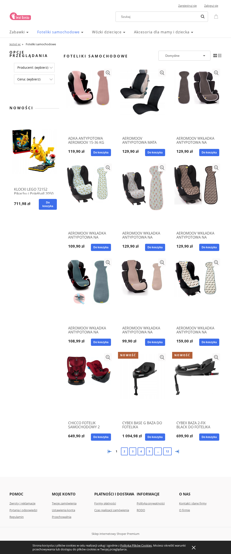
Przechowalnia (61, 517)
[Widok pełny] (220, 55)
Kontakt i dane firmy (193, 503)
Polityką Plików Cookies (136, 545)
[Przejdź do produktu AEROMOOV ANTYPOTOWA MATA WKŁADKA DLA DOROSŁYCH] (142, 101)
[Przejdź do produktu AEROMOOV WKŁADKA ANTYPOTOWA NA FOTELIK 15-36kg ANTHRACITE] (196, 101)
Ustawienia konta (63, 510)
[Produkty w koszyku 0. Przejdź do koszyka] (217, 16)
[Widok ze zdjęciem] (215, 55)
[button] (108, 73)
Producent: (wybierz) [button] (32, 67)
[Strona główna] (20, 15)
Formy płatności (105, 503)
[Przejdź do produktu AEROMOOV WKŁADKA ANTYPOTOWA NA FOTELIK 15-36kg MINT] (88, 290)
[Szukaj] (202, 16)
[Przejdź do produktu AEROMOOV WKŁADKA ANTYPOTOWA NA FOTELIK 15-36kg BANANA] (88, 196)
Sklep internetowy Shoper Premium (115, 534)
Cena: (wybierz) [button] (28, 79)
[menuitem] (23, 32)
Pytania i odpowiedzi (23, 510)
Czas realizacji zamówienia (111, 510)
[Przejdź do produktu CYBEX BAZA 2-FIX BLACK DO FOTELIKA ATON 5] (196, 385)
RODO (141, 510)
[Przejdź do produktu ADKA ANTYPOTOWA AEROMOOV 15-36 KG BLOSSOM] (88, 101)
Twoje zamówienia (64, 503)
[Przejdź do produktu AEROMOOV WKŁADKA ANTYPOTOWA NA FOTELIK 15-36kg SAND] (142, 290)
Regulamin (16, 517)
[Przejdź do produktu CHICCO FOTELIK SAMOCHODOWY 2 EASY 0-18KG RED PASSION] (88, 385)
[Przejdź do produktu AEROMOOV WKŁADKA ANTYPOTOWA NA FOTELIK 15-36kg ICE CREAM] (142, 196)
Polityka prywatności (151, 503)
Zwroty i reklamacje (22, 503)
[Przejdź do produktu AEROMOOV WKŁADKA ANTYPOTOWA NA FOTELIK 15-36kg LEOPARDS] (196, 196)
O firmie (184, 510)
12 (167, 451)
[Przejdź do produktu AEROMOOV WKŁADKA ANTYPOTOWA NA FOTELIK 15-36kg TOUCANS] (196, 290)
